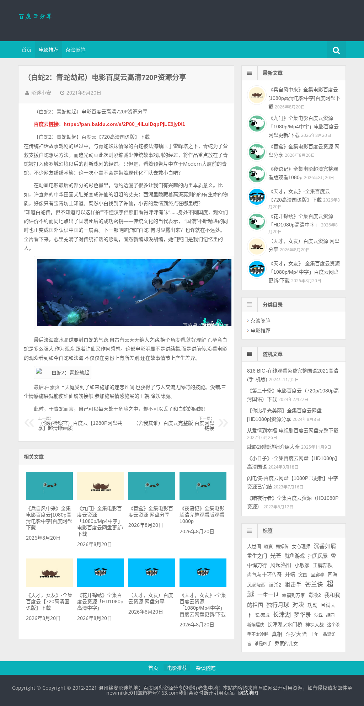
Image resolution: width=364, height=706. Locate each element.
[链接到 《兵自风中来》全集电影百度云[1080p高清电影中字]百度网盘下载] (49, 498)
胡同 (330, 615)
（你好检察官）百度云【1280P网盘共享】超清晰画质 (80, 424)
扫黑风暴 (318, 556)
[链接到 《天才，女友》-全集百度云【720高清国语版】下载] (49, 585)
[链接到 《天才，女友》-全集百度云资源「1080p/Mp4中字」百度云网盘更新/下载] (203, 585)
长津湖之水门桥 (284, 624)
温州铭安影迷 (64, 19)
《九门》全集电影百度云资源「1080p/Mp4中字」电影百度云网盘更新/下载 (100, 521)
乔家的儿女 (286, 643)
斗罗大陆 (296, 634)
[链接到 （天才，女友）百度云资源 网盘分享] (151, 585)
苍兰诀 (314, 584)
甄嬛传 (282, 546)
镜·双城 (262, 615)
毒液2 (314, 595)
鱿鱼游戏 (295, 556)
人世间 (254, 546)
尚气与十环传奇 (264, 574)
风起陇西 (256, 585)
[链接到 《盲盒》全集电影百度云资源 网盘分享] (151, 498)
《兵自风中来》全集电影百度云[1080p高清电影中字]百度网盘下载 (304, 98)
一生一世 (268, 595)
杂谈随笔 (76, 50)
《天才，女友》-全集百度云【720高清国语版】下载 (49, 601)
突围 (302, 574)
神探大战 (314, 624)
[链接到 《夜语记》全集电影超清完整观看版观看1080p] (203, 498)
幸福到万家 (293, 595)
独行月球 (277, 604)
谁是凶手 (263, 643)
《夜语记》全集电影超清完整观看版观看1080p (202, 515)
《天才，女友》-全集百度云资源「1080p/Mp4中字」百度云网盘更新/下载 (304, 272)
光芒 (276, 556)
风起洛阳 (280, 565)
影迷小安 (41, 93)
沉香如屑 (325, 546)
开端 (290, 574)
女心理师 (301, 546)
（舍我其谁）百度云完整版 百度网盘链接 (173, 424)
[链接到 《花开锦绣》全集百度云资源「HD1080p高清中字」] (100, 585)
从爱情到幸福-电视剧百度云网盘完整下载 (292, 430)
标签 (268, 531)
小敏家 (302, 565)
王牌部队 (323, 565)
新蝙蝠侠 (255, 624)
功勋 (312, 605)
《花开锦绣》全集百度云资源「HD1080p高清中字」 (100, 601)
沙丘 (318, 615)
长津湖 (282, 614)
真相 (277, 634)
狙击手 (293, 585)
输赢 (268, 546)
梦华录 (302, 615)
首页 (27, 50)
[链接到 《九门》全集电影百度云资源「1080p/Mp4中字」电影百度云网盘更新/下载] (100, 498)
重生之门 (257, 556)
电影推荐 (49, 50)
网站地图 (248, 693)
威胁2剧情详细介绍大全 (273, 447)
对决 (298, 604)
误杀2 (275, 585)
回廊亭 (318, 574)
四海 (332, 574)
